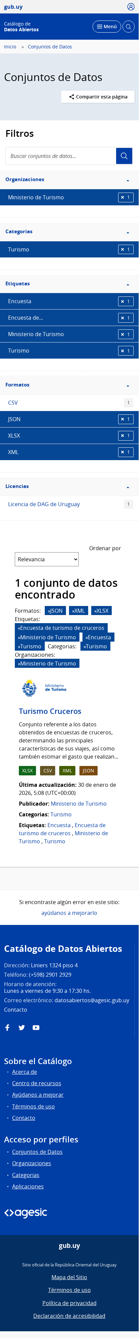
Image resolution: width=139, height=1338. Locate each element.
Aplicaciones (28, 1186)
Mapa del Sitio (69, 1277)
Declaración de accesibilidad (69, 1316)
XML (69, 452)
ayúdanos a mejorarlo (69, 913)
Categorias (25, 1175)
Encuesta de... (69, 317)
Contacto (23, 1118)
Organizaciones (31, 1163)
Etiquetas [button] (17, 283)
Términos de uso (33, 1106)
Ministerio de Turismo (69, 197)
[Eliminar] (49, 611)
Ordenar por (105, 548)
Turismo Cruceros (50, 711)
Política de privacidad (69, 1303)
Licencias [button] (17, 486)
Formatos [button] (17, 384)
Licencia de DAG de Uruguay (69, 504)
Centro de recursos (36, 1083)
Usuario (124, 156)
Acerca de (24, 1072)
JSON (69, 419)
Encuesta (69, 301)
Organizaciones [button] (24, 179)
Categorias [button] (18, 231)
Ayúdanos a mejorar (38, 1094)
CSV (69, 402)
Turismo (69, 249)
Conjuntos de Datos (50, 47)
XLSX (69, 435)
